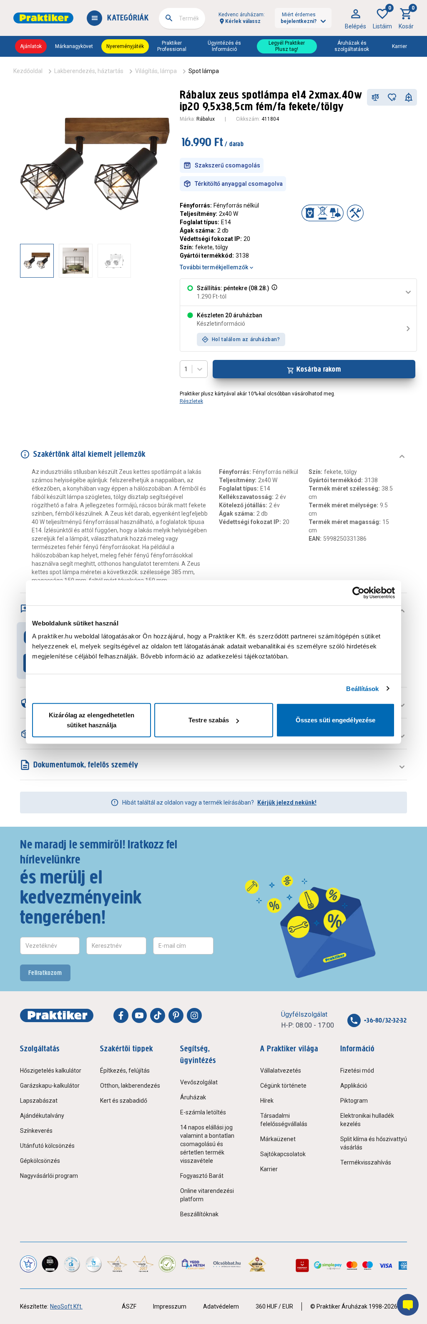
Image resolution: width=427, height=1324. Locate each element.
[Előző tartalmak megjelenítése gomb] (20, 260)
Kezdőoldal (28, 71)
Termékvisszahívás (365, 1162)
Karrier (399, 46)
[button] (273, 292)
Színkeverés (36, 1130)
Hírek (267, 1100)
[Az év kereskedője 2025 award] (257, 1264)
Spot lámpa (203, 71)
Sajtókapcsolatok (283, 1154)
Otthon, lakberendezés (130, 1085)
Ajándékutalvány (42, 1115)
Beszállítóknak (199, 1214)
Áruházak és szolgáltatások (351, 46)
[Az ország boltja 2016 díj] (117, 1264)
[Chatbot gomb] (408, 1305)
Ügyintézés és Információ (224, 46)
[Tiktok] (157, 1015)
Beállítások (362, 688)
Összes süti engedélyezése (336, 720)
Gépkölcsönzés (40, 1160)
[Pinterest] (175, 1015)
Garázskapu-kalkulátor (50, 1085)
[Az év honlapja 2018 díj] (71, 1264)
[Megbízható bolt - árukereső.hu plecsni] (167, 1264)
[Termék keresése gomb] (168, 18)
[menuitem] (355, 18)
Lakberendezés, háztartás (88, 71)
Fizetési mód (357, 1070)
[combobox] (182, 18)
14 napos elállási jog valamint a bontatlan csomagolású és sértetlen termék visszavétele (207, 1144)
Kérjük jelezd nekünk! (286, 802)
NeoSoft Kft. (66, 1306)
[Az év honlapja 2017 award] (143, 1264)
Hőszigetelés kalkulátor (50, 1070)
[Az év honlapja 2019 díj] (93, 1264)
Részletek (191, 401)
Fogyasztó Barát (202, 1175)
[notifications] (408, 97)
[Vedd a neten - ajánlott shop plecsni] (194, 1264)
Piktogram (354, 1100)
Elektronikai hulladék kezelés (367, 1119)
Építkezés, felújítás (125, 1070)
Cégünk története (283, 1085)
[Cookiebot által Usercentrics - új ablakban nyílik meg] (358, 592)
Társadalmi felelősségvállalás (283, 1119)
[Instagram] (194, 1015)
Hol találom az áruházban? (246, 339)
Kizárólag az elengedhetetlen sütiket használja (91, 720)
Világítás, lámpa (156, 71)
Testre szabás (208, 720)
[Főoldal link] (43, 18)
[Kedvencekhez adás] (392, 97)
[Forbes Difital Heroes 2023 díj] (50, 1264)
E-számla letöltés (203, 1112)
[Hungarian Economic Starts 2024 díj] (28, 1264)
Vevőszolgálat (199, 1082)
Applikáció (353, 1085)
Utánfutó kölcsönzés (47, 1145)
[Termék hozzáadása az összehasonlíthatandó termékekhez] (375, 97)
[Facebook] (120, 1015)
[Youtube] (139, 1015)
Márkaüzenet (278, 1139)
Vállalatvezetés (280, 1070)
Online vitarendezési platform (207, 1194)
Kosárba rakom (318, 369)
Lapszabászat (39, 1100)
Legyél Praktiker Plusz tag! (287, 46)
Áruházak (193, 1097)
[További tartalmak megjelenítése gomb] (153, 260)
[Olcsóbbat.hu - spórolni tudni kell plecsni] (227, 1264)
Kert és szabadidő (123, 1100)
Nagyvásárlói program (49, 1175)
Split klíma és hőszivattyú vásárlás (373, 1143)
